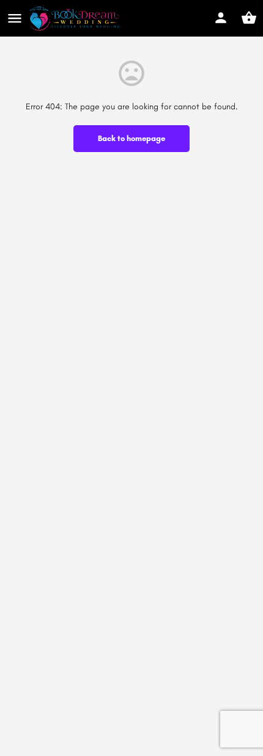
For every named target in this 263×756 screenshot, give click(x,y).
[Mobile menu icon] (14, 18)
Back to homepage (131, 138)
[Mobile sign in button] (221, 18)
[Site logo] (75, 18)
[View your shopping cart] (249, 18)
